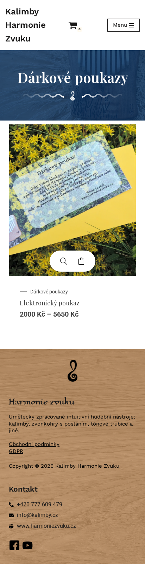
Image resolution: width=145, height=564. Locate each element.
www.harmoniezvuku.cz (46, 526)
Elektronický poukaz (50, 303)
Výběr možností (81, 261)
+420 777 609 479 (39, 504)
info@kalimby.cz (37, 515)
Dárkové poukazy (49, 291)
